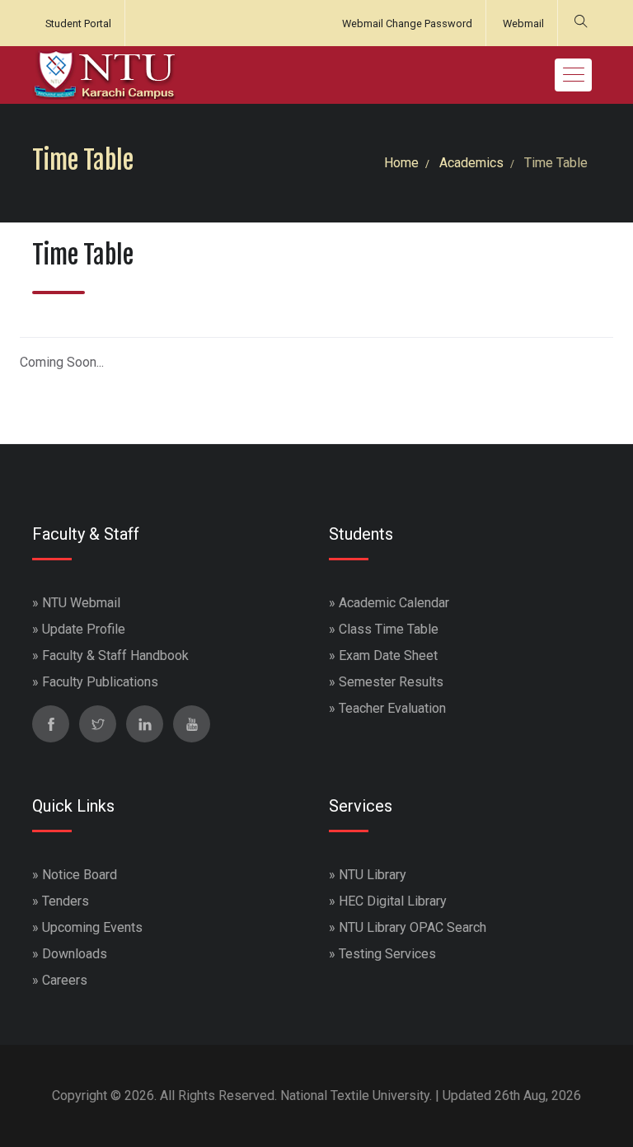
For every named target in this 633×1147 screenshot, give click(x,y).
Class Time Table (388, 629)
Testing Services (387, 954)
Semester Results (391, 682)
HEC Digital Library (393, 901)
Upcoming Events (92, 927)
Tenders (65, 901)
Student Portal (78, 23)
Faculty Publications (100, 682)
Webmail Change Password (407, 23)
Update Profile (83, 629)
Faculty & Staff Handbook (115, 655)
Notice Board (79, 874)
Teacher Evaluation (392, 708)
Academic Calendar (394, 603)
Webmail (523, 23)
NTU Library (372, 874)
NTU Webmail (81, 603)
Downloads (74, 954)
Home (401, 163)
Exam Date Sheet (388, 655)
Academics (471, 163)
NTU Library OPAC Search (412, 927)
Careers (64, 980)
